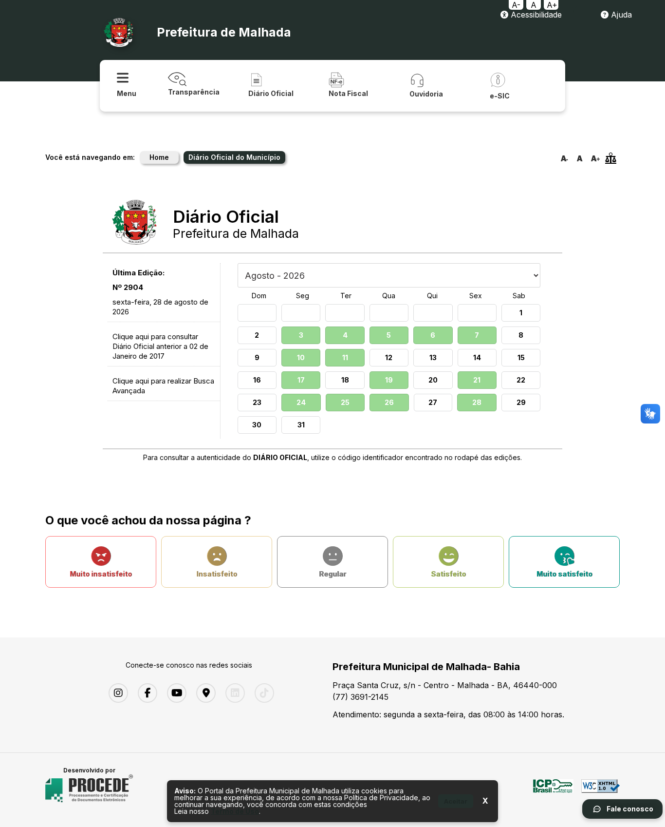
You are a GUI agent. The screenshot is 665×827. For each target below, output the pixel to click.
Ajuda (620, 14)
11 (345, 357)
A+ (552, 5)
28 (476, 402)
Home (159, 157)
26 (389, 402)
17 (301, 380)
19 (389, 380)
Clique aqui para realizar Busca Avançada (163, 385)
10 (301, 357)
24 (301, 402)
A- (516, 5)
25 (345, 402)
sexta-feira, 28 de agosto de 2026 (160, 306)
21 (476, 380)
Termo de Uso (235, 811)
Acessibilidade (535, 14)
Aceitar (455, 801)
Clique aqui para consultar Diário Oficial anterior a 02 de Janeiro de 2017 (160, 346)
